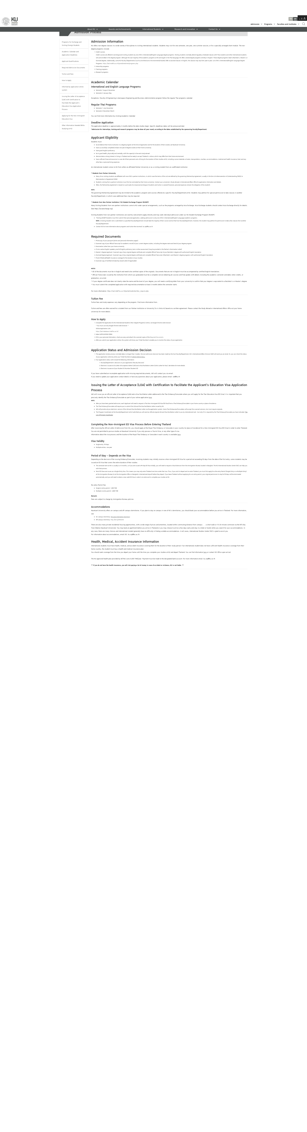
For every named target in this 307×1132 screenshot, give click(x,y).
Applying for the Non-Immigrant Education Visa (73, 117)
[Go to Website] (159, 308)
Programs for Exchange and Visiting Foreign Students (71, 44)
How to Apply (66, 80)
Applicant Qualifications (70, 61)
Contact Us (213, 29)
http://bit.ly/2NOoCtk (117, 520)
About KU (91, 29)
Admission (255, 24)
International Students (151, 29)
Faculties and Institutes (286, 24)
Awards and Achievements (120, 29)
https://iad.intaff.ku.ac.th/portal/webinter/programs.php (120, 63)
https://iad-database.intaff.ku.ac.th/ (107, 331)
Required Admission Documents (73, 67)
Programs (268, 24)
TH (291, 18)
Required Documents (156, 337)
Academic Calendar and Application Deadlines (70, 53)
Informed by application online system (72, 88)
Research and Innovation (184, 29)
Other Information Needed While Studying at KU (73, 127)
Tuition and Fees (68, 74)
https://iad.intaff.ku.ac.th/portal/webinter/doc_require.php (127, 291)
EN (295, 18)
